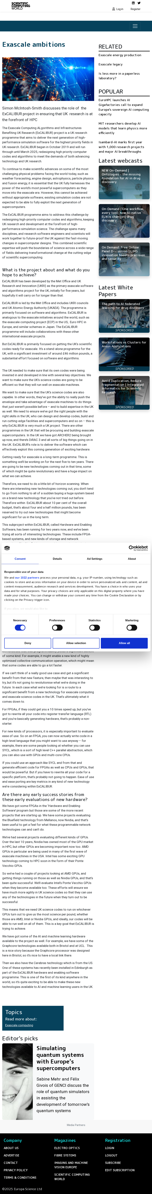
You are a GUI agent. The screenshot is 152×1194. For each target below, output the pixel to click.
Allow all (124, 643)
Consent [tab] (20, 558)
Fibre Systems (65, 1155)
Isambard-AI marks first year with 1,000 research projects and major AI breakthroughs (121, 147)
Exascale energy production (120, 55)
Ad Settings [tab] (94, 558)
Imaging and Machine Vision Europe (71, 1165)
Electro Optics (67, 1148)
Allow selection (76, 643)
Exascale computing (19, 1025)
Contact (11, 1163)
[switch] (57, 628)
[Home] (42, 6)
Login (109, 1148)
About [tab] (132, 558)
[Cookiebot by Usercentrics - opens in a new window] (131, 548)
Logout (111, 1155)
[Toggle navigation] (135, 26)
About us (11, 1148)
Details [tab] (57, 558)
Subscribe (113, 1163)
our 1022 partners (27, 577)
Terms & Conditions (20, 1178)
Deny (27, 643)
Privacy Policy (16, 1170)
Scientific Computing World (72, 1177)
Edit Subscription (120, 1170)
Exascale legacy (111, 64)
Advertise (11, 1155)
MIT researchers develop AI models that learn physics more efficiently (123, 128)
